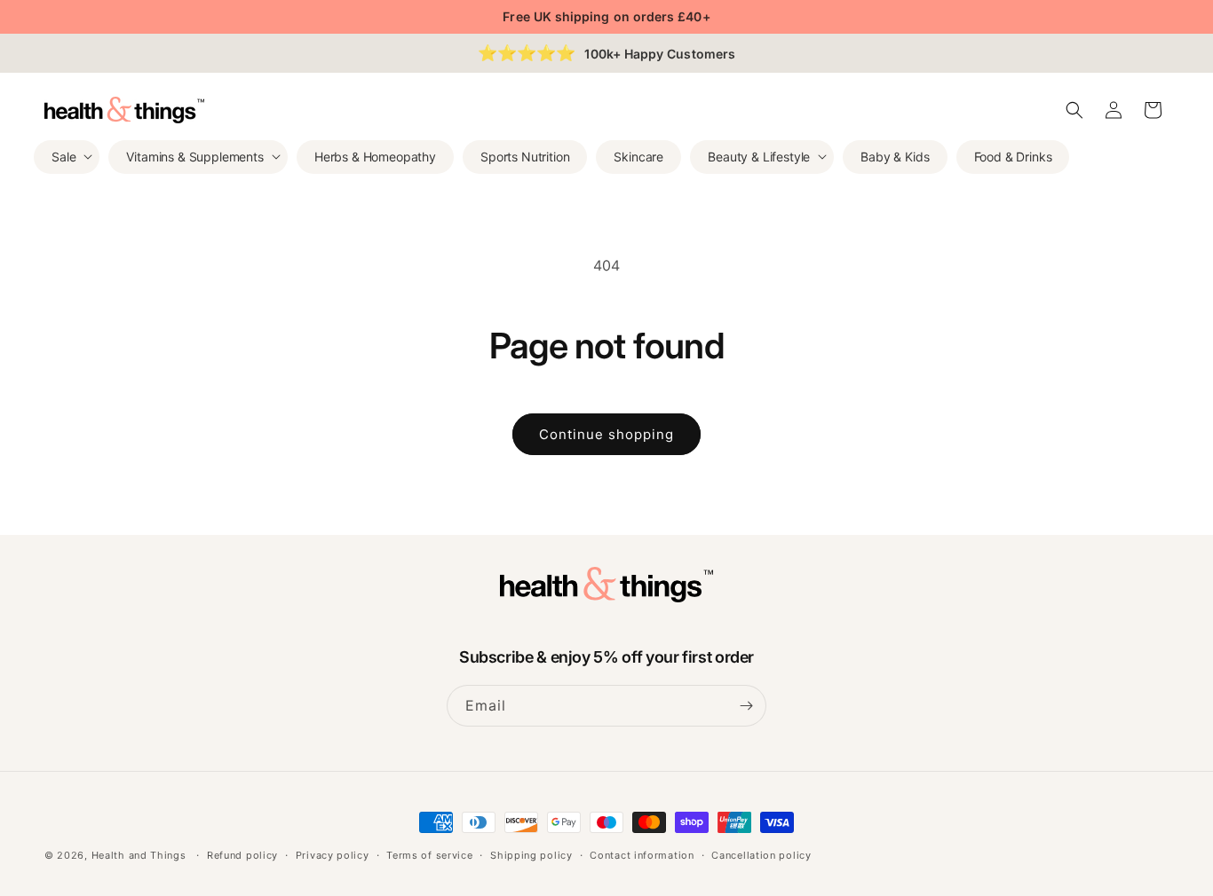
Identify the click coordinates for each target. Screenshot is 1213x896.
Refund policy (242, 855)
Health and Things (138, 855)
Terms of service (429, 855)
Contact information (642, 855)
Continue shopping (606, 434)
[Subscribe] (745, 706)
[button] (66, 156)
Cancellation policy (761, 855)
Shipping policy (531, 855)
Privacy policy (332, 855)
